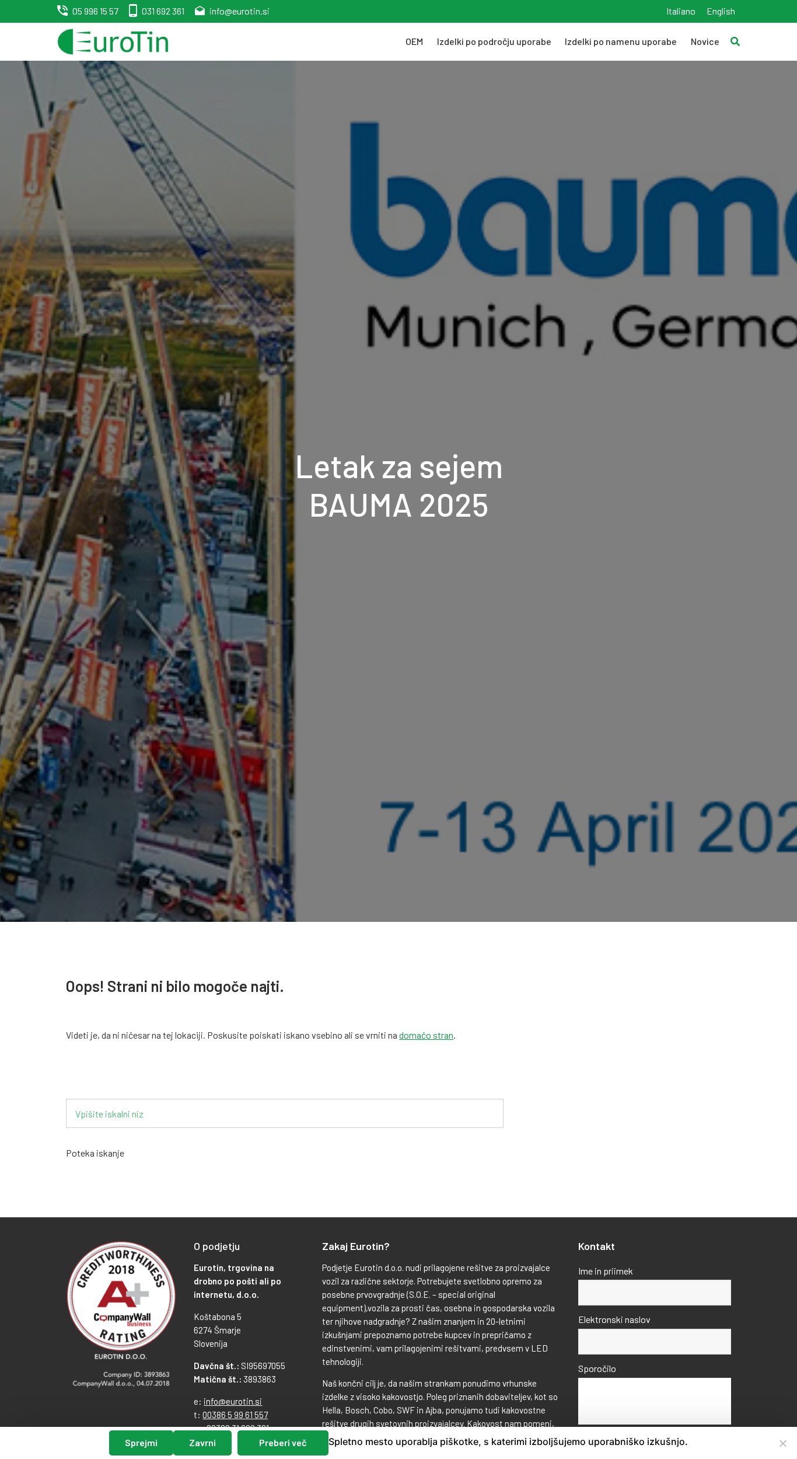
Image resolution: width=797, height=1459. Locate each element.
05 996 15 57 (95, 10)
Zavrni (202, 1442)
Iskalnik (99, 1079)
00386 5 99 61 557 (235, 1414)
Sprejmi (141, 1442)
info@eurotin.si (239, 10)
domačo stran (426, 1034)
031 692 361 (163, 10)
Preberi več (283, 1442)
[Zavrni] (782, 1443)
